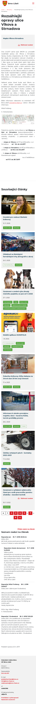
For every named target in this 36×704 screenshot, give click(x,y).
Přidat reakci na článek (26, 529)
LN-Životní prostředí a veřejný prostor (14, 308)
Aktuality (9, 9)
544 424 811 (5, 673)
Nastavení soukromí (8, 699)
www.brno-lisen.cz (15, 103)
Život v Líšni (7, 227)
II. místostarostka (9, 343)
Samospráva (7, 302)
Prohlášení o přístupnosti (10, 697)
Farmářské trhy (8, 265)
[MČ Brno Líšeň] (9, 3)
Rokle (24, 426)
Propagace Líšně (17, 346)
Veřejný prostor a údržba (19, 305)
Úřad (15, 302)
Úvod (2, 9)
